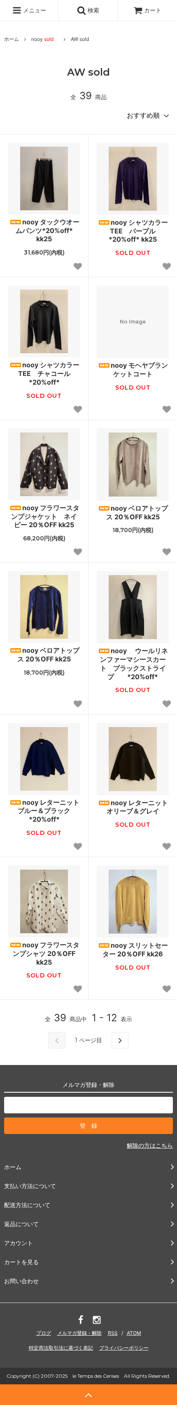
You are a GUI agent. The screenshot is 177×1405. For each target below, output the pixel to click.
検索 (92, 10)
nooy (42, 39)
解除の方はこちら (150, 1145)
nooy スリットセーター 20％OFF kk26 (135, 949)
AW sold (80, 39)
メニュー (33, 10)
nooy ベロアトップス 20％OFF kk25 (137, 512)
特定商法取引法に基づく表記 (61, 1348)
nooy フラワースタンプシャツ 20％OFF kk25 (46, 953)
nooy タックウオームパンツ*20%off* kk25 (47, 230)
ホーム (11, 39)
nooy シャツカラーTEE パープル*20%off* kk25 (138, 231)
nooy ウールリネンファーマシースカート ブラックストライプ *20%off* (134, 663)
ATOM (134, 1333)
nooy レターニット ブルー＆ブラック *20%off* (48, 811)
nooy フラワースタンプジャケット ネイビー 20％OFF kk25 (45, 516)
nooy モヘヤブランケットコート (139, 369)
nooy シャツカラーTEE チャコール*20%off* (48, 373)
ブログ (43, 1333)
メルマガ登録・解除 (79, 1333)
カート (152, 10)
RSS (113, 1333)
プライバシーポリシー (124, 1348)
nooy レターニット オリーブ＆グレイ (137, 807)
